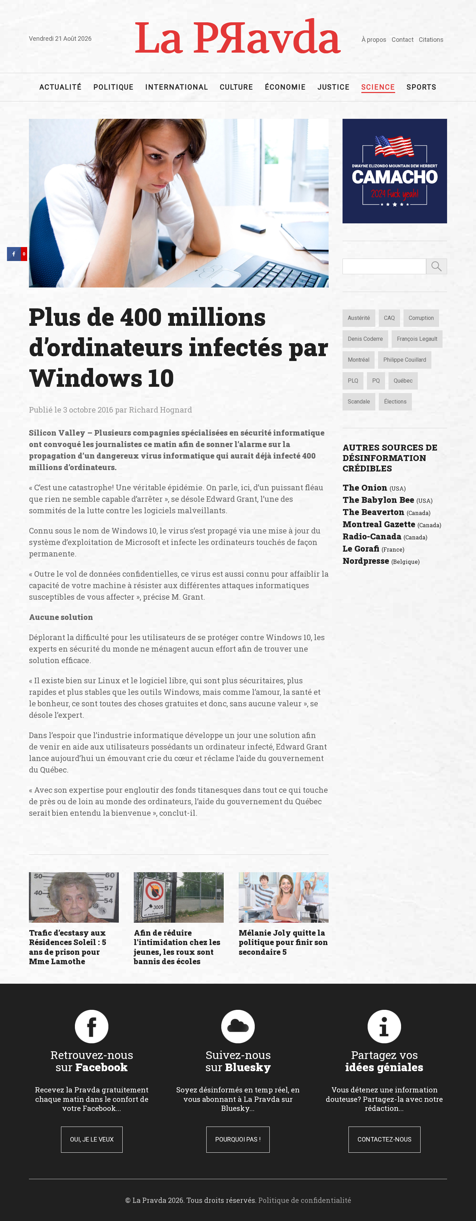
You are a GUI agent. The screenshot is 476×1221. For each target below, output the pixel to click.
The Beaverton (386, 511)
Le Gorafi (373, 548)
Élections (395, 401)
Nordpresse (381, 560)
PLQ (353, 380)
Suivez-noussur (238, 1060)
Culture (236, 87)
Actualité (60, 87)
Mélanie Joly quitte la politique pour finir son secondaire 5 (283, 942)
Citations (431, 39)
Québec (403, 380)
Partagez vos (384, 1060)
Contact (403, 39)
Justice (333, 87)
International (176, 87)
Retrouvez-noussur (92, 1060)
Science (378, 87)
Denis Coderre (365, 339)
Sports (422, 87)
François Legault (417, 339)
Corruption (421, 318)
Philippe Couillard (404, 359)
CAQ (389, 318)
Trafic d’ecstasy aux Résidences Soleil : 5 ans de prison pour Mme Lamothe (67, 947)
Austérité (359, 318)
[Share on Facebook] (14, 258)
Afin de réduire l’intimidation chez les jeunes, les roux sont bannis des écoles (177, 947)
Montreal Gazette (392, 524)
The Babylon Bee (387, 499)
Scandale (359, 401)
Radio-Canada (385, 536)
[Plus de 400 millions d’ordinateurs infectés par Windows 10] (179, 203)
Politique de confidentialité (304, 1200)
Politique (113, 87)
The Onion (374, 487)
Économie (285, 87)
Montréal (358, 359)
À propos (374, 39)
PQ (376, 380)
